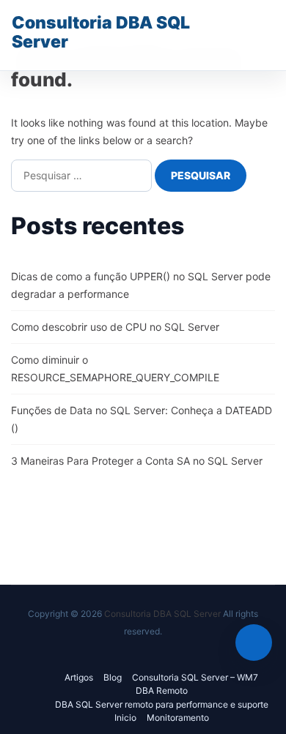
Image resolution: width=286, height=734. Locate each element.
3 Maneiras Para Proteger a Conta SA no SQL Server (137, 460)
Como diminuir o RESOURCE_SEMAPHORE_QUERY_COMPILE (115, 368)
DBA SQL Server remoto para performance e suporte (161, 704)
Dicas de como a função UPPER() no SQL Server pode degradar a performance (141, 285)
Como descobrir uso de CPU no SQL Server (115, 327)
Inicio (125, 717)
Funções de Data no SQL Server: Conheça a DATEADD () (141, 419)
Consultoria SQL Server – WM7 (195, 677)
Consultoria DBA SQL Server (101, 32)
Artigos (79, 677)
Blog (112, 677)
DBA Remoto (162, 690)
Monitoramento (178, 717)
